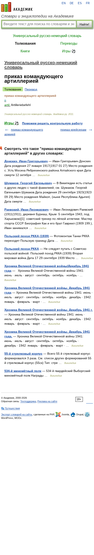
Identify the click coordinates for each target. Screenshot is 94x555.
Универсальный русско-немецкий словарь (47, 36)
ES (80, 3)
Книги (25, 51)
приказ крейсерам (73, 129)
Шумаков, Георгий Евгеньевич (28, 183)
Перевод (31, 89)
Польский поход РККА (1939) (26, 236)
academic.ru (17, 7)
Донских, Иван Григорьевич (26, 161)
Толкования (25, 43)
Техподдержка (28, 401)
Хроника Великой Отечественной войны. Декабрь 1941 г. (48, 310)
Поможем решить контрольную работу (52, 123)
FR (88, 3)
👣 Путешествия (10, 408)
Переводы (68, 43)
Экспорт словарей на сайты (16, 414)
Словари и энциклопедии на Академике (37, 16)
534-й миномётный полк (22, 371)
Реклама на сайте (47, 401)
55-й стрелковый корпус (23, 353)
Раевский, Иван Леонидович (26, 209)
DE (72, 3)
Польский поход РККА (21, 248)
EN (64, 3)
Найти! (84, 24)
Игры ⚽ (69, 51)
